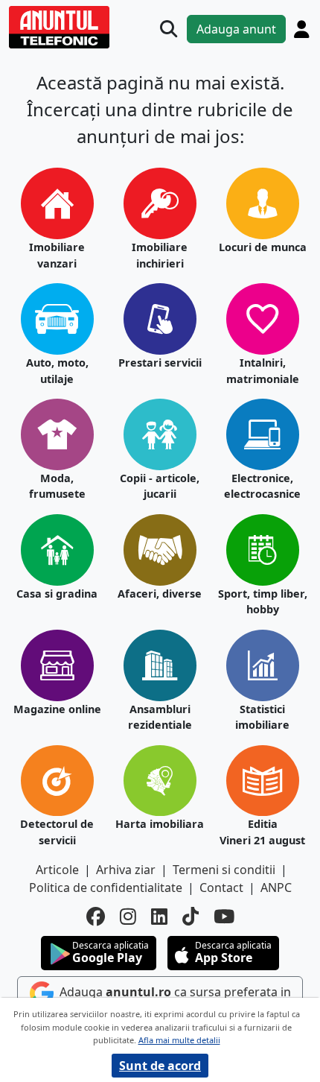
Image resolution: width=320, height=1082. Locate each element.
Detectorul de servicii (57, 832)
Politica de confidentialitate (105, 887)
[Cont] (301, 29)
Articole (57, 869)
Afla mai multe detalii (179, 1039)
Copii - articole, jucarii (159, 486)
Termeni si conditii (224, 869)
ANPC (276, 887)
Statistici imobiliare (262, 717)
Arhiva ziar (126, 869)
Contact (221, 887)
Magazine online (57, 709)
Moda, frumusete (57, 486)
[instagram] (128, 916)
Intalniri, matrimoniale (262, 370)
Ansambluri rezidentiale (160, 717)
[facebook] (95, 916)
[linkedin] (159, 916)
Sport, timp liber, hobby (262, 601)
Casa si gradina (56, 593)
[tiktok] (190, 916)
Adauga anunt (236, 29)
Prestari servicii (160, 362)
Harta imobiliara (159, 824)
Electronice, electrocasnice (262, 486)
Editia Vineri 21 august (262, 832)
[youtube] (224, 916)
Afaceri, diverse (160, 593)
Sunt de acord (160, 1065)
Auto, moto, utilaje (57, 370)
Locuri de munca (263, 247)
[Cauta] (168, 28)
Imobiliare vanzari (57, 255)
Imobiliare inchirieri (160, 255)
